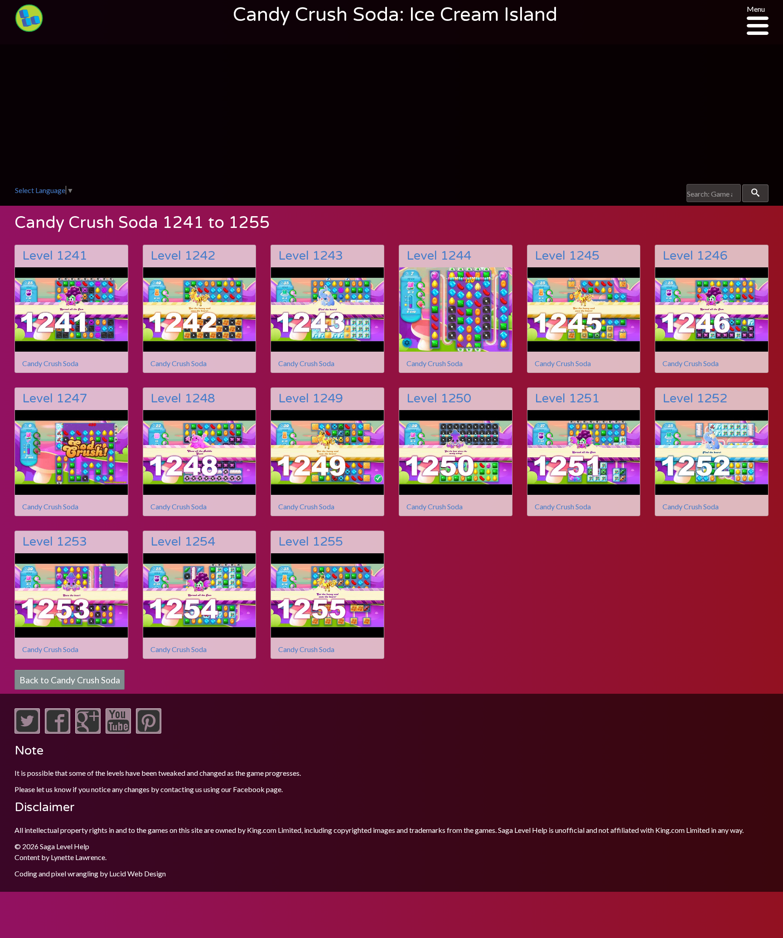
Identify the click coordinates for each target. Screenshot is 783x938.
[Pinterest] (148, 730)
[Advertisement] (391, 116)
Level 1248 (182, 398)
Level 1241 (54, 255)
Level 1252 (694, 398)
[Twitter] (27, 730)
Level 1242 (182, 255)
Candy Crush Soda (50, 363)
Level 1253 (54, 541)
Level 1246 (694, 255)
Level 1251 (567, 398)
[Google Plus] (88, 730)
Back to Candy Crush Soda (69, 679)
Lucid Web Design (137, 873)
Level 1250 (438, 398)
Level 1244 (438, 255)
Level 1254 (182, 541)
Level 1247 (54, 398)
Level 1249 (310, 398)
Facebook (249, 789)
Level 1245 (567, 255)
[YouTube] (118, 730)
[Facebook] (57, 730)
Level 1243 (310, 255)
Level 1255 (310, 541)
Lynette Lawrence (78, 857)
